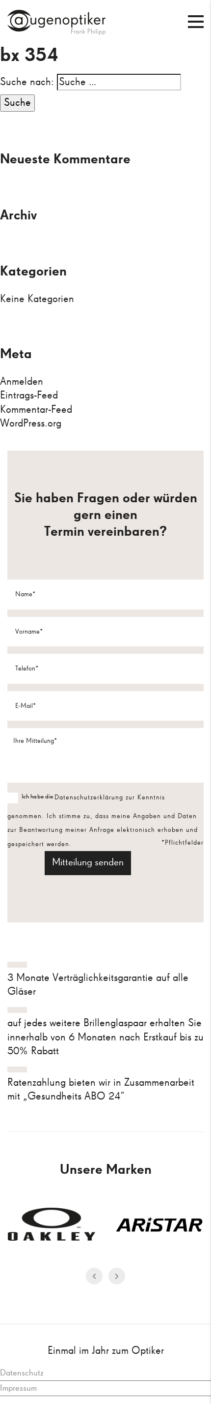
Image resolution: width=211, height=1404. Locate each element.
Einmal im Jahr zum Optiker (106, 1350)
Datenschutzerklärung (90, 797)
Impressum (18, 1388)
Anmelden (21, 381)
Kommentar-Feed (36, 409)
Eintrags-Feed (29, 395)
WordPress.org (30, 423)
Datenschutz (22, 1373)
